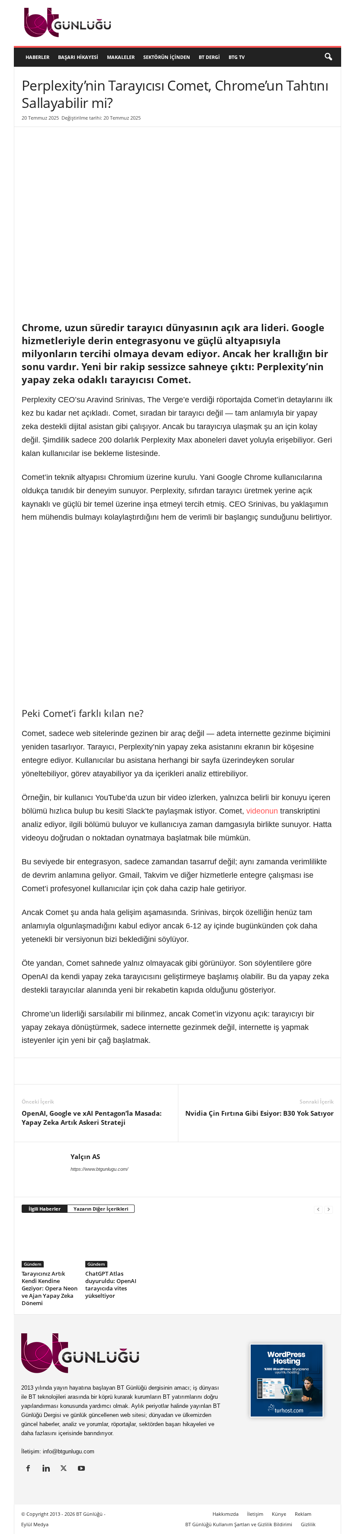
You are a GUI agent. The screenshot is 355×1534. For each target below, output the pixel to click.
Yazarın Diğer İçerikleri (101, 1208)
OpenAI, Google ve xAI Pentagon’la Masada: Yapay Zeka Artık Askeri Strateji (91, 1118)
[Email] (169, 1071)
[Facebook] (70, 1071)
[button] (328, 57)
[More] (190, 1071)
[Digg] (110, 1071)
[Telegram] (149, 1071)
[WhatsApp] (130, 1071)
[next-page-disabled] (328, 1209)
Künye (279, 1514)
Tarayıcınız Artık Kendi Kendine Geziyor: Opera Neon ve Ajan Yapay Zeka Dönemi (49, 1288)
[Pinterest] (90, 1071)
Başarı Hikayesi (78, 57)
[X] (50, 1071)
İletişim (255, 1514)
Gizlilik (308, 1524)
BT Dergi (209, 57)
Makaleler (121, 57)
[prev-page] (318, 1209)
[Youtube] (82, 1469)
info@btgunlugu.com (68, 1451)
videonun (262, 811)
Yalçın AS (85, 1156)
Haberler (37, 57)
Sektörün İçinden (166, 57)
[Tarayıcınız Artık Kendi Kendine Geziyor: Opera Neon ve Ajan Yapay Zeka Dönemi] (50, 1244)
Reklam (303, 1514)
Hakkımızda (226, 1514)
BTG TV (237, 57)
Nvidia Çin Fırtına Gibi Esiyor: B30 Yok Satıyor (259, 1113)
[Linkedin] (30, 1071)
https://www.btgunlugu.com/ (99, 1169)
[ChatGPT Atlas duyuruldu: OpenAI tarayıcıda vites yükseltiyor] (113, 1244)
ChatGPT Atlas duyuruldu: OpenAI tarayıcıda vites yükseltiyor (110, 1285)
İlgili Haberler (45, 1208)
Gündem (33, 1264)
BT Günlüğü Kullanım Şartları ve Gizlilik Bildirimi (238, 1524)
